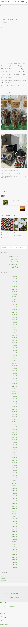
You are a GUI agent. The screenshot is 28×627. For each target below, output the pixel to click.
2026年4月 (14, 286)
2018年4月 (14, 531)
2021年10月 (15, 424)
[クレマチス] (20, 224)
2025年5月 (14, 314)
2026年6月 (14, 281)
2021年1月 (14, 447)
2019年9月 (14, 488)
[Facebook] (2, 192)
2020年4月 (14, 470)
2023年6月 (14, 373)
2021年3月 (14, 442)
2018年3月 (14, 534)
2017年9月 (14, 549)
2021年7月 (14, 432)
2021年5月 (14, 437)
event (3, 578)
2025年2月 (14, 322)
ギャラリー (3, 613)
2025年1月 (14, 325)
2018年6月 (14, 526)
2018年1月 (14, 539)
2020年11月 (15, 452)
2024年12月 (15, 327)
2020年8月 (14, 460)
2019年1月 (14, 508)
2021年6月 (14, 434)
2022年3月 (14, 411)
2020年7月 (14, 462)
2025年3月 (14, 319)
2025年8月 (14, 307)
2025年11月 (15, 299)
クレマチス (17, 233)
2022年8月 (14, 399)
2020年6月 (14, 465)
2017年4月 (14, 562)
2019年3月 (14, 503)
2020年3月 (14, 473)
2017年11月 (15, 544)
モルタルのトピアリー (15, 256)
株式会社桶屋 (16, 597)
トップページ (3, 602)
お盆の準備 (15, 267)
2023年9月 (14, 365)
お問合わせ (3, 617)
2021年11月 (15, 422)
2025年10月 (15, 302)
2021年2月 (14, 445)
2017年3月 (14, 565)
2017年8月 (14, 552)
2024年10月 (15, 332)
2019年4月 (14, 501)
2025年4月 (14, 317)
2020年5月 (14, 468)
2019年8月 (14, 490)
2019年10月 (15, 485)
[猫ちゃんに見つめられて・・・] (7, 224)
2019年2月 (14, 506)
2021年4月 (14, 439)
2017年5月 (14, 559)
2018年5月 (14, 529)
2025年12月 (15, 297)
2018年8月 (14, 521)
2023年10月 (15, 363)
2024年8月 (14, 337)
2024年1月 (14, 355)
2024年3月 (14, 350)
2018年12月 (15, 511)
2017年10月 (15, 547)
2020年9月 (14, 457)
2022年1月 (14, 416)
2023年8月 (14, 368)
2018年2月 (14, 536)
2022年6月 (14, 404)
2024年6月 (14, 342)
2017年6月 (14, 557)
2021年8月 (14, 429)
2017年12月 (15, 542)
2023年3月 (14, 381)
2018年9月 (14, 519)
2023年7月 (14, 371)
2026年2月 (14, 291)
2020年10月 (15, 455)
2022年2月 (14, 414)
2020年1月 (14, 478)
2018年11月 (15, 513)
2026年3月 (14, 289)
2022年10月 (15, 394)
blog (2, 195)
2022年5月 (14, 406)
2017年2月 (14, 567)
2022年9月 (14, 396)
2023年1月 (14, 386)
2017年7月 (14, 554)
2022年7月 (14, 401)
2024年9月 (14, 335)
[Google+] (6, 192)
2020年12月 (15, 450)
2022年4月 (14, 409)
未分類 (4, 580)
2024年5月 (14, 345)
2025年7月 (14, 309)
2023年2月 (14, 383)
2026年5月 (14, 284)
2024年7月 (14, 340)
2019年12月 (15, 480)
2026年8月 (14, 276)
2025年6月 (14, 312)
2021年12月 (15, 419)
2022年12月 (15, 388)
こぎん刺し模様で (15, 259)
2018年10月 (15, 516)
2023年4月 (14, 378)
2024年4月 (14, 348)
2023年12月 (15, 358)
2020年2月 (14, 475)
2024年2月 (14, 353)
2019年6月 (14, 496)
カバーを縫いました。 (15, 264)
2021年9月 (14, 427)
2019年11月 (15, 483)
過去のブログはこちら (6, 624)
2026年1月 (14, 294)
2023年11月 (15, 360)
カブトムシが (14, 262)
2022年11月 (15, 391)
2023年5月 (14, 376)
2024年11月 (15, 330)
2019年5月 (14, 498)
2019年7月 (14, 493)
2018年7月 (14, 524)
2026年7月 (14, 279)
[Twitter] (4, 192)
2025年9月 (14, 304)
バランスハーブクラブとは (7, 606)
